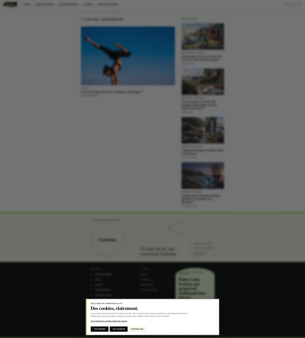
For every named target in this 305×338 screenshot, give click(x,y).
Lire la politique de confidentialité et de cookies (109, 321)
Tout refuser (99, 329)
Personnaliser (137, 329)
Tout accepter (118, 329)
